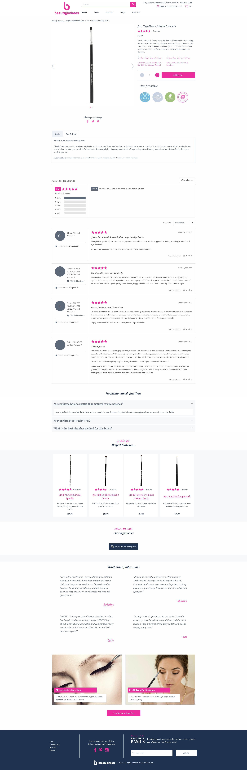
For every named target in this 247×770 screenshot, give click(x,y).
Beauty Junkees (58, 20)
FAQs (123, 12)
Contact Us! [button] (54, 744)
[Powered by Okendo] (63, 180)
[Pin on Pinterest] (98, 121)
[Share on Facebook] (88, 121)
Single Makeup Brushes (75, 20)
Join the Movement (174, 6)
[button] (149, 31)
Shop (96, 12)
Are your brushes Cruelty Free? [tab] (72, 420)
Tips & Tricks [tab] (71, 134)
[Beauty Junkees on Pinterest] (100, 750)
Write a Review (187, 180)
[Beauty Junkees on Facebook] (95, 750)
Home (84, 12)
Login (162, 6)
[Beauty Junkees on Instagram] (107, 750)
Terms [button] (52, 750)
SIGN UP (186, 753)
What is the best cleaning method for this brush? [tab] (83, 428)
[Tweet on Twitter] (93, 121)
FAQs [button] (52, 742)
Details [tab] (57, 134)
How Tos (136, 12)
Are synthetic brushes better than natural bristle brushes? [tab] (88, 404)
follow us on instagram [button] (125, 546)
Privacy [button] (53, 747)
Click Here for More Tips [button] (123, 713)
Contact (110, 12)
